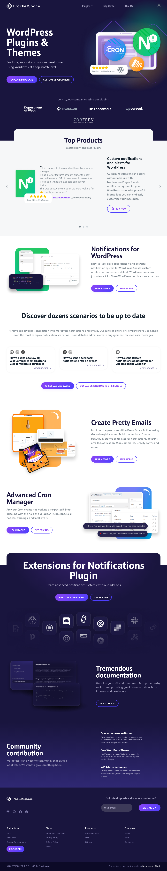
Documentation (92, 833)
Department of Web (151, 866)
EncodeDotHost (61, 197)
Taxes (48, 846)
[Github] (14, 811)
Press (126, 837)
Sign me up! (150, 807)
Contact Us (129, 842)
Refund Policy (52, 842)
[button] (6, 186)
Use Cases (11, 837)
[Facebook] (20, 811)
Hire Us (129, 6)
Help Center (108, 6)
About (127, 833)
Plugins (86, 6)
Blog (87, 837)
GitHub (88, 842)
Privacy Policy (52, 837)
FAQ (8, 833)
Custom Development (16, 842)
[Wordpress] (8, 811)
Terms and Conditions (55, 833)
